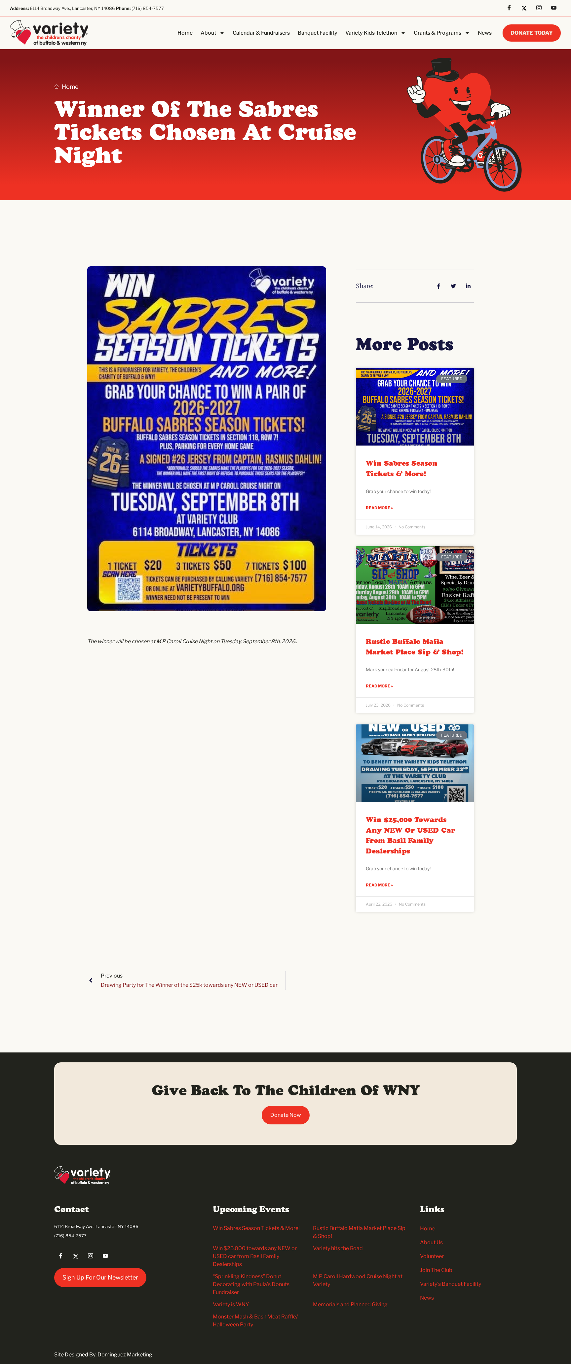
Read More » (379, 507)
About (208, 33)
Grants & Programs (437, 33)
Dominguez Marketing (124, 1354)
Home (185, 33)
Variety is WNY (231, 1304)
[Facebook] (511, 8)
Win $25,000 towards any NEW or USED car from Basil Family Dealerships (410, 836)
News (485, 33)
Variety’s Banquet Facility (450, 1284)
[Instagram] (541, 8)
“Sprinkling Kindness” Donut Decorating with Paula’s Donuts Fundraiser (251, 1284)
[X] (526, 8)
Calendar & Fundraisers (261, 33)
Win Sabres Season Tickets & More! (402, 469)
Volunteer (432, 1256)
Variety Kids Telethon (371, 33)
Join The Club (436, 1270)
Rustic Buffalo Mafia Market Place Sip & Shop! (415, 647)
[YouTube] (556, 8)
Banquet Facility (317, 33)
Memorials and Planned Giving (350, 1304)
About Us (431, 1242)
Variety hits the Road (338, 1248)
